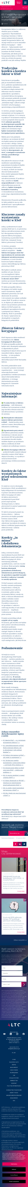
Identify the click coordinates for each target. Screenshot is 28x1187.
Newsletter (14, 1080)
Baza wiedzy (14, 1067)
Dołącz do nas (14, 1078)
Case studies (14, 1070)
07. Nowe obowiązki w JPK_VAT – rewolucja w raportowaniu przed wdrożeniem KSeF (14, 783)
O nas (14, 1059)
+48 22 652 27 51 (6, 6)
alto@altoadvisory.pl (7, 9)
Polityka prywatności (14, 1086)
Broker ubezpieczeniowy (14, 1095)
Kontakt (14, 1083)
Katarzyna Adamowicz (8, 838)
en (26, 7)
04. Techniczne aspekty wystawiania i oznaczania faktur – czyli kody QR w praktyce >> (14, 763)
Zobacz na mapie (13, 1042)
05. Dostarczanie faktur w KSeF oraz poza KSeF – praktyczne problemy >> (13, 770)
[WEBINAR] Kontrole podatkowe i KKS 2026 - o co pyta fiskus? (14, 876)
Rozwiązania (14, 1072)
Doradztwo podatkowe (14, 1090)
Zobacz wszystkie (19, 940)
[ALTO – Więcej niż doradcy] (6, 3)
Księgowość (14, 1098)
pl (23, 7)
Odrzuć (14, 1169)
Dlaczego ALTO (14, 1062)
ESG (14, 1100)
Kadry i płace (14, 1092)
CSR (14, 1075)
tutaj (24, 1017)
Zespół (14, 1064)
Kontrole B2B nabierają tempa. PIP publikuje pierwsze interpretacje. (14, 916)
